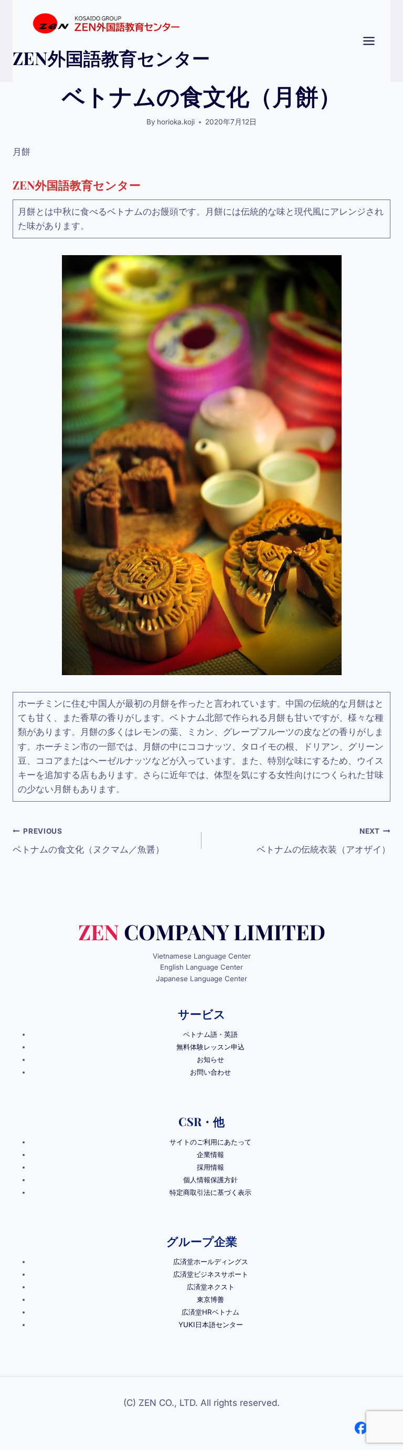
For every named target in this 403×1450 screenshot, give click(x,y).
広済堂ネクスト (211, 1287)
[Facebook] (361, 1428)
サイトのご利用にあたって (210, 1142)
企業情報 (210, 1154)
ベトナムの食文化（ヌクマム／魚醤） (88, 841)
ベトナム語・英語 (210, 1034)
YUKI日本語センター (210, 1324)
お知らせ (210, 1059)
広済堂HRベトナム (210, 1312)
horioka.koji (176, 122)
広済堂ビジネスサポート (210, 1274)
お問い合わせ (210, 1072)
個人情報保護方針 (210, 1179)
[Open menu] (374, 40)
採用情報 (210, 1167)
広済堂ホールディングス (210, 1261)
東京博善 (210, 1299)
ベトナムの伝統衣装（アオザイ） (323, 841)
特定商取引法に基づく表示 (210, 1192)
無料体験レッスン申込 (210, 1047)
